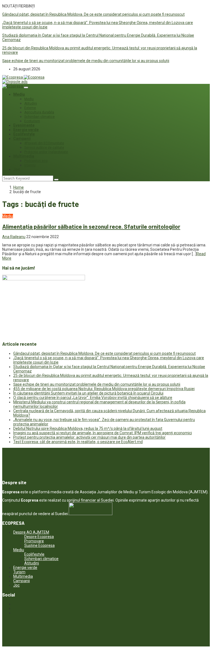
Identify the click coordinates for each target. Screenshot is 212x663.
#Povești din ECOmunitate (44, 143)
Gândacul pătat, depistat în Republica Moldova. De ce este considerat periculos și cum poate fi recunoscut (93, 14)
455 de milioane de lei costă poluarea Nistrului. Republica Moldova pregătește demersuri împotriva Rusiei (104, 389)
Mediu (19, 94)
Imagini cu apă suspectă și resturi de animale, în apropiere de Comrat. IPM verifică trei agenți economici (102, 433)
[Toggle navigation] (26, 87)
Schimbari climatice (39, 117)
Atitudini (30, 103)
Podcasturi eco (35, 161)
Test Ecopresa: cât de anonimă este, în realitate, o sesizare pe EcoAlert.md (78, 442)
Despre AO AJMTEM (31, 532)
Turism (19, 572)
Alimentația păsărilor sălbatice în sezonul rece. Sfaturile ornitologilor (91, 226)
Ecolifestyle (24, 134)
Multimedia (23, 156)
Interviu (30, 165)
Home (18, 187)
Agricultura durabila (39, 112)
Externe (30, 108)
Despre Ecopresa (39, 536)
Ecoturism (32, 121)
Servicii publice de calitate (44, 148)
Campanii (22, 138)
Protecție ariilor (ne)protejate (46, 152)
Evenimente (24, 125)
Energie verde (26, 129)
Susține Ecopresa (39, 545)
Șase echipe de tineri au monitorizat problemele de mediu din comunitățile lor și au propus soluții (85, 60)
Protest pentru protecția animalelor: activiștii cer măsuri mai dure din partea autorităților (89, 437)
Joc (16, 169)
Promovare (34, 541)
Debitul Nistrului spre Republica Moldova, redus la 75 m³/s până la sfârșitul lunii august (87, 428)
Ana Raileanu (13, 237)
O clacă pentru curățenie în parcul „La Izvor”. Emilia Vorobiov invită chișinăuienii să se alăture (92, 397)
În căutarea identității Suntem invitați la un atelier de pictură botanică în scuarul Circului (88, 393)
